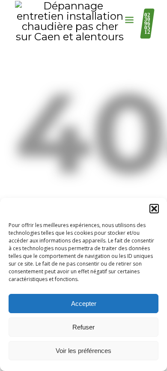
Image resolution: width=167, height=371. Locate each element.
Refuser (83, 327)
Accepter (83, 303)
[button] (154, 208)
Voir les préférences (83, 350)
